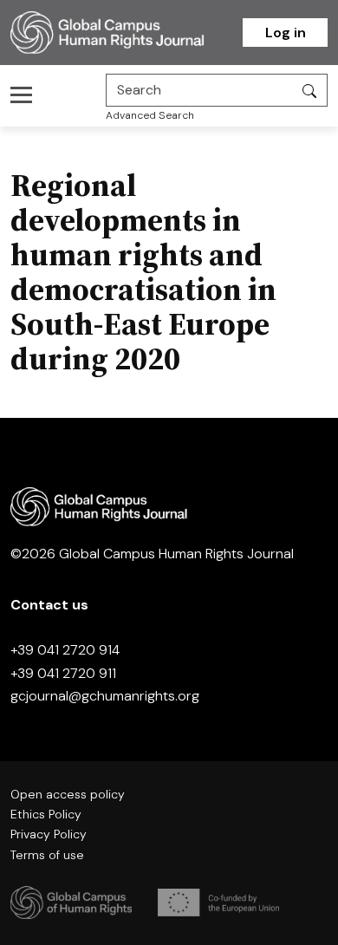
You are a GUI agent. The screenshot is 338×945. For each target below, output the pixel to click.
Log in (285, 32)
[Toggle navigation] (26, 94)
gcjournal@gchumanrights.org (104, 696)
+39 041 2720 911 (63, 673)
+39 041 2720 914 (65, 650)
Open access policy (67, 794)
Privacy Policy (48, 834)
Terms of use (47, 855)
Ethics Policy (45, 814)
